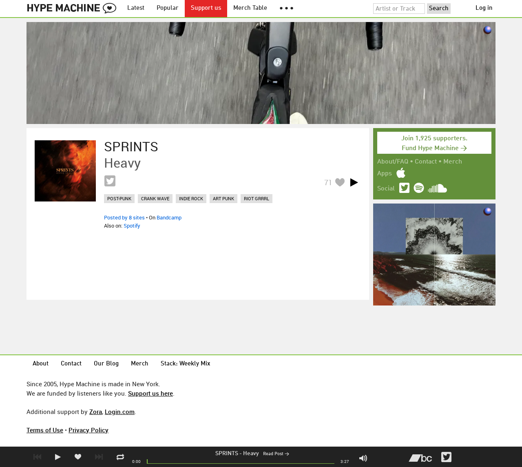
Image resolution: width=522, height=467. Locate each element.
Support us (206, 8)
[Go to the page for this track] (65, 170)
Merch (452, 162)
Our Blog (106, 364)
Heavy (251, 453)
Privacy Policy (88, 430)
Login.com (120, 411)
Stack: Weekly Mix (185, 364)
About (41, 364)
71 (328, 182)
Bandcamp (169, 217)
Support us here (150, 393)
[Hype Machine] (74, 8)
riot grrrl (256, 198)
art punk (223, 198)
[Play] (354, 182)
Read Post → (276, 454)
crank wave (155, 198)
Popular (168, 8)
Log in (484, 8)
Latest (135, 8)
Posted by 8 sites (124, 217)
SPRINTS (226, 453)
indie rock (191, 198)
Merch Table (250, 8)
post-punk (119, 198)
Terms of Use (45, 430)
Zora (95, 411)
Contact (426, 162)
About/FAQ (392, 162)
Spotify (132, 225)
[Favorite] (339, 182)
